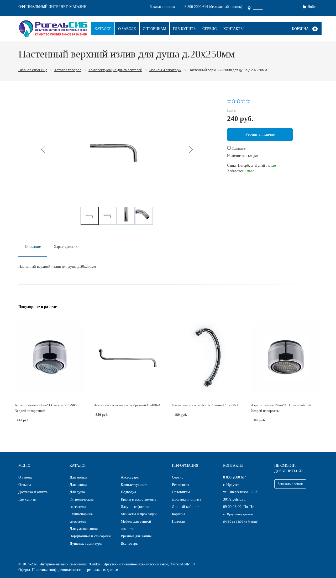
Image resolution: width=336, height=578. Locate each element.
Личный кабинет (185, 507)
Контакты (233, 29)
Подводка (128, 492)
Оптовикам (154, 29)
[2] (234, 101)
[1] (229, 101)
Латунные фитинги (136, 507)
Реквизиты (180, 485)
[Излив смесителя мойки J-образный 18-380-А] (207, 357)
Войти (313, 7)
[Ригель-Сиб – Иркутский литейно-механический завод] (53, 28)
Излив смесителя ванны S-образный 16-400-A (126, 405)
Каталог (102, 29)
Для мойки (78, 477)
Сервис (209, 29)
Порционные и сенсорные (90, 536)
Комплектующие (134, 485)
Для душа (77, 492)
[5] (248, 101)
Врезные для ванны (136, 536)
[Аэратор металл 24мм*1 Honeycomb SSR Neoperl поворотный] (286, 357)
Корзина (300, 29)
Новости (178, 521)
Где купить (184, 29)
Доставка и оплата (33, 492)
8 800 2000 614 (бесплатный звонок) (213, 7)
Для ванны (78, 485)
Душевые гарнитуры (86, 543)
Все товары (129, 543)
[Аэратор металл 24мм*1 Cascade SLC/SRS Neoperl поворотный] (50, 357)
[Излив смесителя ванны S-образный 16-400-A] (128, 357)
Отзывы (24, 485)
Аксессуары (130, 477)
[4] (243, 101)
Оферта (24, 570)
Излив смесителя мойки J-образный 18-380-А (205, 405)
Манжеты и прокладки (139, 514)
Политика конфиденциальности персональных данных (75, 570)
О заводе (127, 29)
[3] (238, 101)
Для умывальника (84, 529)
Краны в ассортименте (138, 499)
